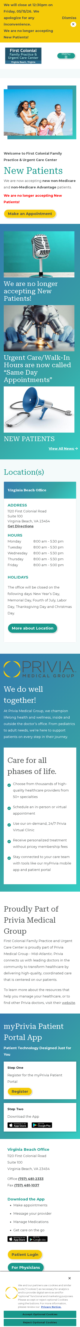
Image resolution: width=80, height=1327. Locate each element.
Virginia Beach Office (27, 490)
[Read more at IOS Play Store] (17, 1125)
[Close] (69, 1278)
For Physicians (26, 1267)
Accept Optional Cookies (40, 1314)
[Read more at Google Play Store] (42, 1125)
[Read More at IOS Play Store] (17, 1239)
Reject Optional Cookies (40, 1322)
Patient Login (25, 1254)
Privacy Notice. (51, 1306)
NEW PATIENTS (29, 439)
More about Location (32, 628)
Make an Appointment (30, 213)
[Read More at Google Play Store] (38, 1239)
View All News (62, 449)
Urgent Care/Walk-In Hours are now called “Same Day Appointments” (37, 369)
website (68, 1003)
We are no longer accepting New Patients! (31, 291)
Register (20, 1091)
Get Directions (20, 526)
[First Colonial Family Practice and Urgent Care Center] (23, 55)
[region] (40, 1299)
